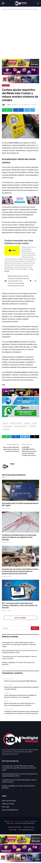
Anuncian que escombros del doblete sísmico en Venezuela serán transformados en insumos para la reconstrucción (20, 571)
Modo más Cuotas (20, 426)
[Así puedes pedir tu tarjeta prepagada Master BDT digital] (20, 490)
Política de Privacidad (9, 800)
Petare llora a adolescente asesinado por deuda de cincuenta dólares (21, 688)
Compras (27, 423)
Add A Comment (20, 617)
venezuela (6, 429)
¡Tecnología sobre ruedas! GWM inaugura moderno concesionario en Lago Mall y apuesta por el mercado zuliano (19, 644)
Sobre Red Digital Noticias (10, 810)
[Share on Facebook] (18, 110)
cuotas (34, 423)
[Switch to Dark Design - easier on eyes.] (38, 3)
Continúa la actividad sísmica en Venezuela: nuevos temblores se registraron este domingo (19, 537)
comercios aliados (16, 423)
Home (3, 9)
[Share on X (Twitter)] (29, 110)
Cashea (4, 167)
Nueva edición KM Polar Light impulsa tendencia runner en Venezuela (11, 449)
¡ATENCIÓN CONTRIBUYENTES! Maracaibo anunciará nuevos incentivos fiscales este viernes (29, 451)
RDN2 (9, 104)
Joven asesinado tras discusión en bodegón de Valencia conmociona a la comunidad (20, 696)
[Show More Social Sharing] (37, 110)
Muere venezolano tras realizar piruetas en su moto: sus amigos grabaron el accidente (19, 704)
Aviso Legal (5, 807)
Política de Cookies (8, 804)
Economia (6, 85)
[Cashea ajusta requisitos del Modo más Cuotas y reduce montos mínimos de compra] (20, 126)
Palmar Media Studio (28, 823)
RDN (3, 385)
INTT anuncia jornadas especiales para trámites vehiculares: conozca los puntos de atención (19, 605)
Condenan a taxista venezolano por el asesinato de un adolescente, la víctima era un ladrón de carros (21, 712)
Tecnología (32, 426)
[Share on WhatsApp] (7, 110)
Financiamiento (7, 426)
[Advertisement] (20, 33)
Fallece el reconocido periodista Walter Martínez (20, 681)
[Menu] (3, 3)
